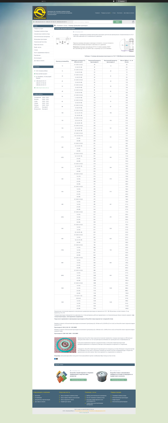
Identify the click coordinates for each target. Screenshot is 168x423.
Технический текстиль (40, 42)
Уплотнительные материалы (42, 36)
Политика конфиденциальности (97, 411)
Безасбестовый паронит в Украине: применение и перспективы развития (81, 374)
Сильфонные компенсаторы (42, 34)
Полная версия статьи (78, 380)
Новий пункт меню (66, 401)
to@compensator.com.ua (42, 88)
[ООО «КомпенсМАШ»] (39, 13)
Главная (97, 13)
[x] (57, 359)
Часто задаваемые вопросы (41, 52)
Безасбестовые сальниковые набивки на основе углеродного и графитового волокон (121, 374)
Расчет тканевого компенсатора (96, 397)
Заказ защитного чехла (67, 399)
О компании (38, 397)
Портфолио (37, 55)
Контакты (119, 13)
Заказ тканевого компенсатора (69, 395)
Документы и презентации (42, 399)
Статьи (36, 50)
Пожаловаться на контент (81, 411)
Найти (117, 22)
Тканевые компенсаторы (41, 31)
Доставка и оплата (129, 13)
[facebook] (55, 359)
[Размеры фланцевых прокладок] (63, 40)
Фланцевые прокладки (40, 39)
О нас (114, 13)
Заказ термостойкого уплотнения (70, 397)
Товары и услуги (105, 13)
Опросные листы (38, 44)
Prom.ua (92, 409)
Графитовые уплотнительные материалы (95, 403)
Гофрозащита (116, 399)
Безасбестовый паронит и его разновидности (95, 400)
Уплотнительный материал (119, 401)
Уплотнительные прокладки (120, 397)
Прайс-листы (37, 47)
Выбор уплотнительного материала (96, 395)
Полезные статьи (62, 25)
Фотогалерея (37, 58)
